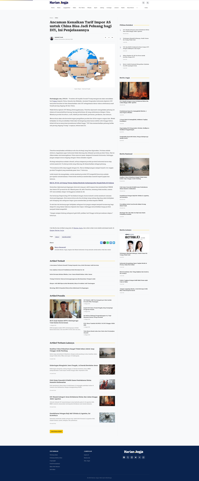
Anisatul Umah (59, 37)
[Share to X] (104, 243)
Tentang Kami (54, 455)
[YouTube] (135, 457)
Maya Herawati (60, 247)
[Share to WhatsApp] (107, 243)
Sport (95, 7)
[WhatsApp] (143, 457)
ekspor (57, 237)
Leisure (116, 7)
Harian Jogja (78, 228)
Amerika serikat (66, 237)
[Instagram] (131, 457)
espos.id (86, 455)
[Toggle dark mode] (147, 2)
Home (52, 7)
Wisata (89, 7)
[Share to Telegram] (114, 243)
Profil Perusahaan (55, 463)
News (58, 7)
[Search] (143, 2)
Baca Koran (130, 7)
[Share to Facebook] (101, 243)
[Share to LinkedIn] (111, 243)
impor (55, 101)
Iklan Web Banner (55, 466)
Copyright (53, 460)
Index (146, 7)
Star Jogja (87, 460)
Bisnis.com (87, 457)
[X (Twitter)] (127, 457)
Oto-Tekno (82, 7)
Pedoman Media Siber (56, 457)
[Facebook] (124, 457)
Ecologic (109, 7)
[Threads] (139, 457)
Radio (123, 7)
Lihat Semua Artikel (56, 431)
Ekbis (74, 7)
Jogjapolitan (66, 7)
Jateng (102, 7)
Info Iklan (52, 469)
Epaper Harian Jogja (57, 230)
